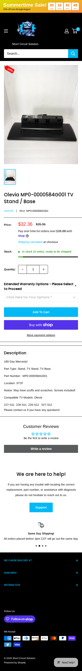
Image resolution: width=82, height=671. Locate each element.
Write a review (41, 448)
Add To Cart (41, 312)
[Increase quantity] (43, 269)
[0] (74, 31)
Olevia (9, 210)
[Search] (73, 53)
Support (41, 507)
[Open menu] (6, 31)
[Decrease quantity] (22, 269)
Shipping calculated (30, 242)
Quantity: (10, 269)
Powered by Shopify (15, 662)
